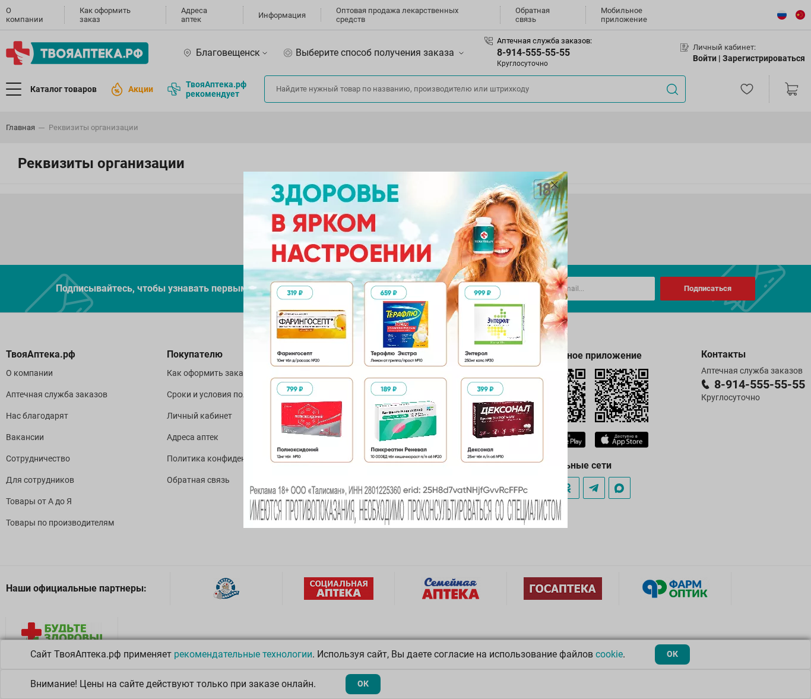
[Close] (554, 185)
